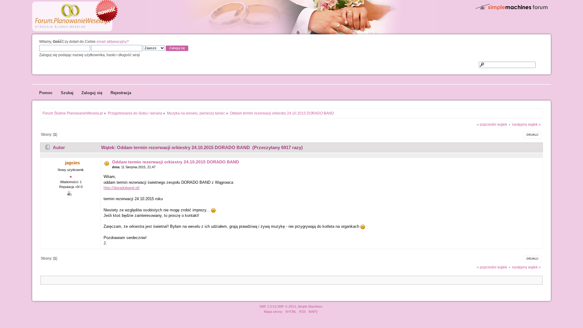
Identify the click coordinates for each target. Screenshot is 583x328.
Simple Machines (310, 306)
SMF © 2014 (286, 306)
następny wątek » (526, 124)
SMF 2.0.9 (266, 306)
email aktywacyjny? (113, 41)
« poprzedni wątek (492, 124)
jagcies (72, 162)
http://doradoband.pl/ (122, 188)
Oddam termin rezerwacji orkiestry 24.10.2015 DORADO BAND (175, 161)
